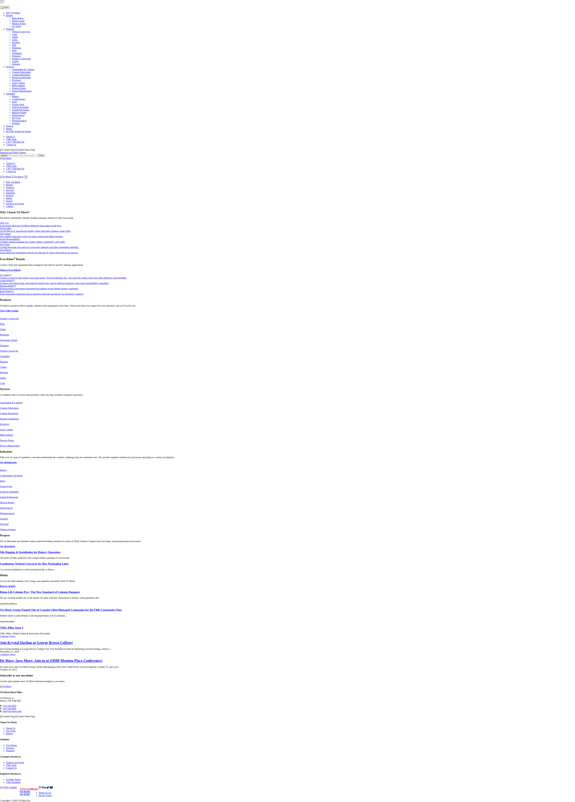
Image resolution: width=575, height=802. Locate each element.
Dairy (14, 102)
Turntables (17, 53)
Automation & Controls (23, 69)
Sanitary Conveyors (21, 58)
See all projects (7, 546)
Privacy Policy (45, 795)
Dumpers (16, 56)
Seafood (16, 123)
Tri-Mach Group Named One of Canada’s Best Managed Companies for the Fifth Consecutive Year (61, 609)
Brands (9, 15)
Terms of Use (45, 793)
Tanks (15, 40)
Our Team (11, 731)
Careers (22, 152)
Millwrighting (18, 85)
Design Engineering (21, 77)
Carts (14, 34)
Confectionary (18, 99)
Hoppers (16, 64)
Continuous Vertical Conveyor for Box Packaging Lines (34, 563)
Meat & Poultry (19, 112)
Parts (14, 50)
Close (41, 155)
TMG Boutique (13, 782)
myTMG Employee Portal (18, 131)
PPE (14, 45)
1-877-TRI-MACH (15, 142)
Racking (16, 42)
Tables (15, 37)
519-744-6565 (9, 706)
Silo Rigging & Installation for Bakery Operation (30, 552)
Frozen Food (18, 104)
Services (10, 66)
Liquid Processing (20, 110)
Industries (10, 93)
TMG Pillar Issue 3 (11, 627)
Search (9, 201)
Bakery (15, 96)
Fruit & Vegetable (20, 107)
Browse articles (7, 586)
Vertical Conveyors (21, 31)
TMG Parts (11, 139)
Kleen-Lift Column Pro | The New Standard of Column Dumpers (40, 592)
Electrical (16, 80)
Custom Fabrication (21, 72)
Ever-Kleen (11, 745)
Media (9, 128)
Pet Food (16, 118)
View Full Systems (9, 311)
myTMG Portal (13, 779)
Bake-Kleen (17, 18)
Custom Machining (21, 75)
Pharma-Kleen (19, 23)
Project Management (21, 91)
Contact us (11, 144)
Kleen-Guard (18, 21)
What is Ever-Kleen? (10, 270)
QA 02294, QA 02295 (29, 792)
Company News (7, 636)
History (9, 733)
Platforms (16, 48)
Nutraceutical (18, 115)
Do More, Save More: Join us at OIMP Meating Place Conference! (51, 661)
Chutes (15, 61)
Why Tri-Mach (13, 13)
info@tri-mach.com (12, 711)
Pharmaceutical (19, 120)
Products (10, 29)
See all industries (8, 462)
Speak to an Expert (9, 152)
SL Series (16, 26)
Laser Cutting (18, 83)
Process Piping (19, 88)
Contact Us (11, 768)
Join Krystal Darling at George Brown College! (36, 643)
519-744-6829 (9, 708)
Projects (9, 126)
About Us (10, 136)
